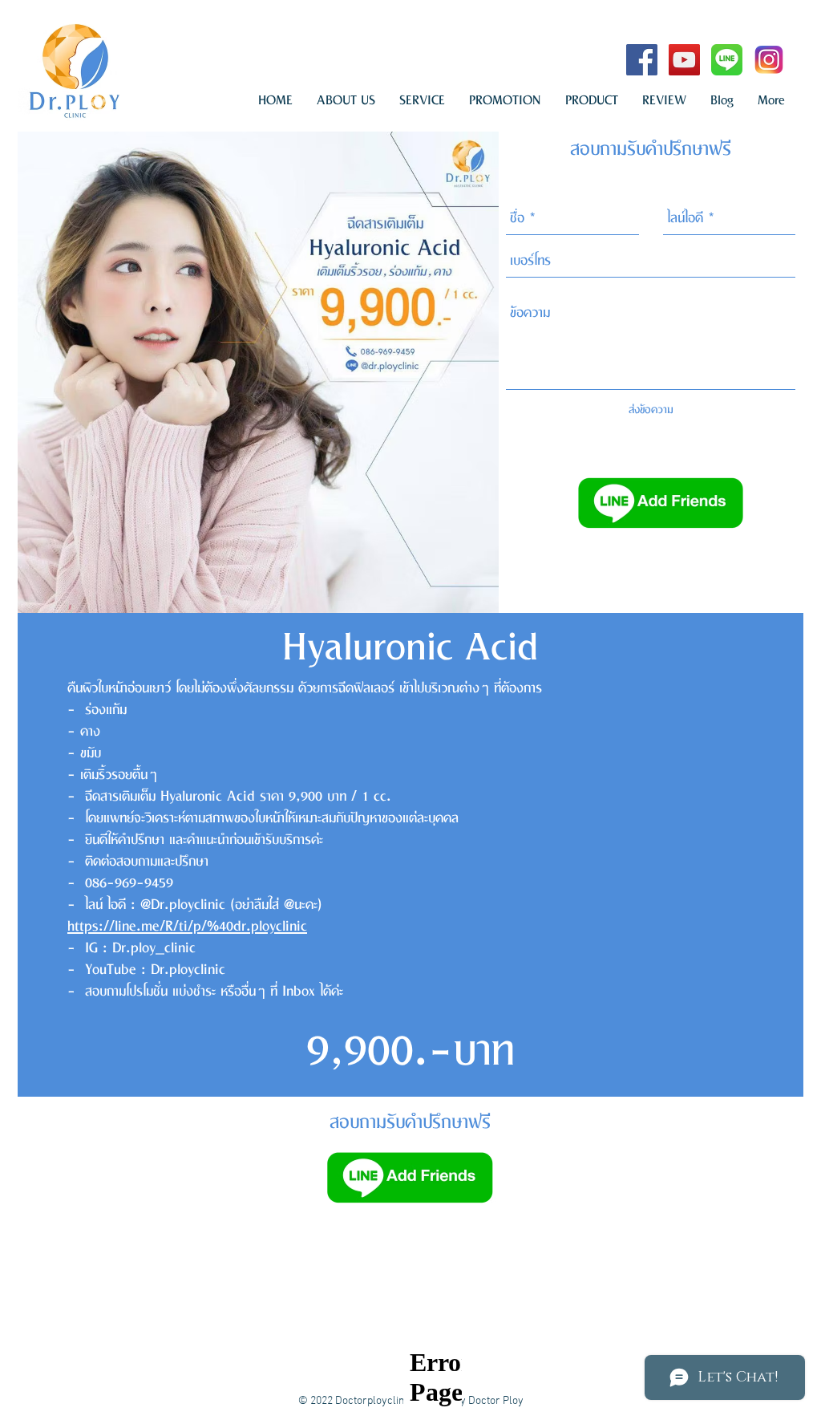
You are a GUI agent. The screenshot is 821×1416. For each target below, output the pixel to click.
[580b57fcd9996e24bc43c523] (726, 59)
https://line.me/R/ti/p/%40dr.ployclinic (187, 926)
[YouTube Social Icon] (684, 59)
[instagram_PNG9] (769, 59)
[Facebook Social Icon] (641, 59)
